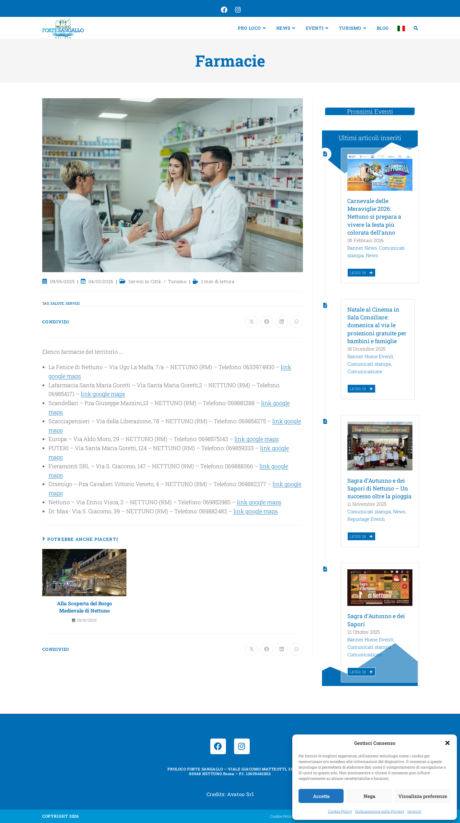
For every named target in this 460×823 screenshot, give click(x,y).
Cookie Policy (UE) (286, 816)
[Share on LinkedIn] (281, 322)
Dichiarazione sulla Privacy (379, 811)
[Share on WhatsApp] (296, 322)
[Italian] (401, 28)
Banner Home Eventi (370, 356)
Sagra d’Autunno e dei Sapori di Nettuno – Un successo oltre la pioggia (379, 488)
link (278, 484)
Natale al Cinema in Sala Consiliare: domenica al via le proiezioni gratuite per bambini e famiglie (376, 325)
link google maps (103, 394)
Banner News (362, 248)
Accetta (321, 796)
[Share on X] (251, 322)
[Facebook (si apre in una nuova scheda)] (224, 10)
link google (249, 439)
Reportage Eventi (366, 519)
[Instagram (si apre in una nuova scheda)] (237, 10)
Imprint (414, 811)
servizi (73, 303)
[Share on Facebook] (266, 322)
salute (57, 303)
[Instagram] (242, 746)
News (372, 255)
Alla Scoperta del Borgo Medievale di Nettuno (84, 606)
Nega (369, 796)
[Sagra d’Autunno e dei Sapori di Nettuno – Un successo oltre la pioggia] (379, 445)
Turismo (177, 281)
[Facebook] (218, 746)
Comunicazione (364, 371)
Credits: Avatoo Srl (230, 794)
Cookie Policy (340, 811)
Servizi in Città (145, 281)
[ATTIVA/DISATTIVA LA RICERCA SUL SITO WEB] (415, 28)
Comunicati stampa (369, 364)
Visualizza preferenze (422, 796)
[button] (447, 743)
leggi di (358, 272)
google (292, 484)
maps (271, 439)
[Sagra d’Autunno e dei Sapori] (379, 587)
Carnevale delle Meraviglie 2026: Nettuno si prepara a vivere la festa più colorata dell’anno (374, 216)
